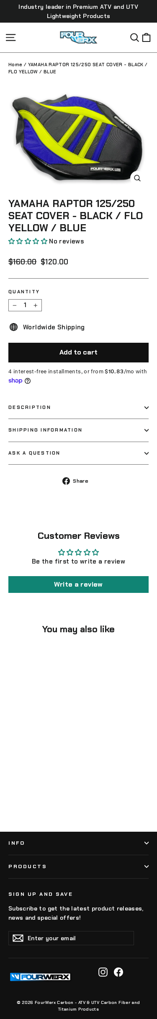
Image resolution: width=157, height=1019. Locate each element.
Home (15, 64)
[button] (27, 241)
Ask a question (34, 453)
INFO (16, 843)
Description (29, 407)
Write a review (78, 584)
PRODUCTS (27, 866)
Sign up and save (40, 894)
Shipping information (45, 430)
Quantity (24, 292)
